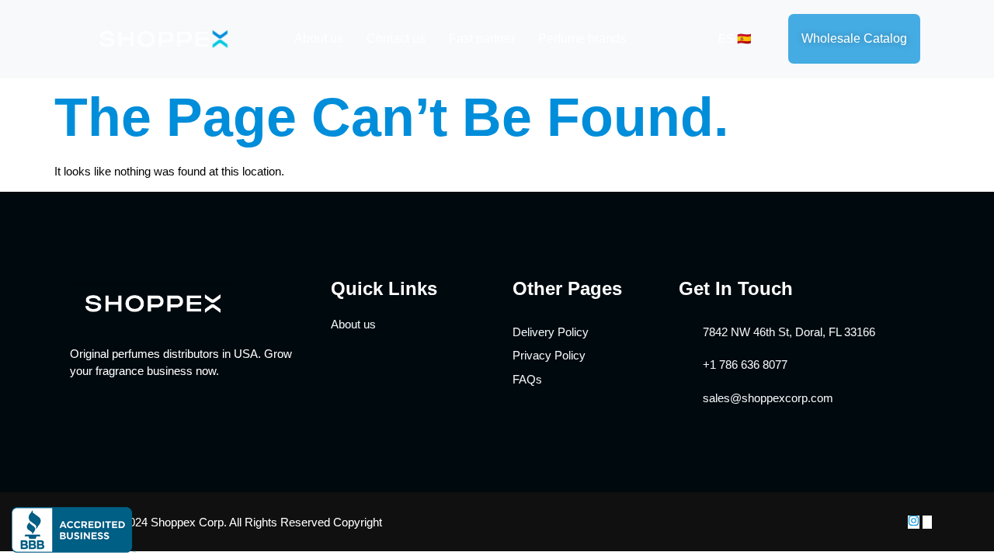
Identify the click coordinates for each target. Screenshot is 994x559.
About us (318, 38)
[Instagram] (913, 522)
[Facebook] (927, 522)
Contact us (396, 38)
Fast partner (482, 38)
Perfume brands (582, 38)
